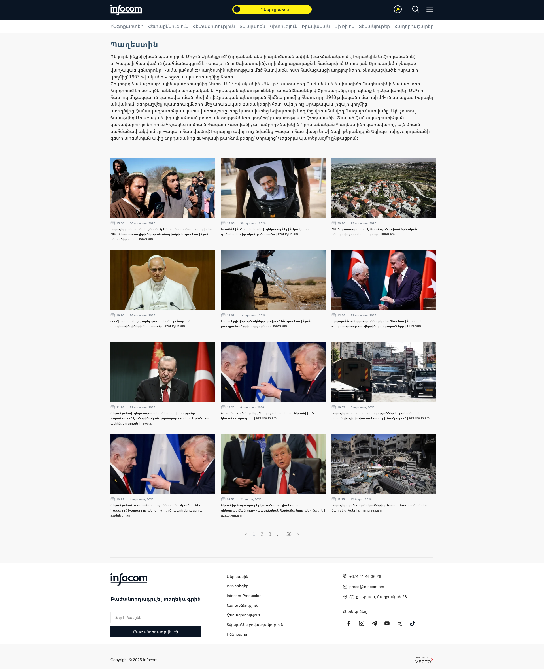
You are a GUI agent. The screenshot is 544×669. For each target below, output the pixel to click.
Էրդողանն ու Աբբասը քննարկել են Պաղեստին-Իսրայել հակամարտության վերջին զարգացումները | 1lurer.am (377, 324)
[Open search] (415, 9)
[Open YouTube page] (387, 623)
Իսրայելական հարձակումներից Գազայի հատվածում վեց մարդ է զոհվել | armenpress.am (379, 508)
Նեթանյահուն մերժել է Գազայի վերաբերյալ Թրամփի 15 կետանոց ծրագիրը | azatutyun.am (267, 416)
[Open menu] (430, 9)
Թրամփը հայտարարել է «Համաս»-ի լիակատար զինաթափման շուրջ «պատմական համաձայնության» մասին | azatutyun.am (273, 510)
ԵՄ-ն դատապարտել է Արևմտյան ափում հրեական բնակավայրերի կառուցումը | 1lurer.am (374, 232)
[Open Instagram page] (361, 623)
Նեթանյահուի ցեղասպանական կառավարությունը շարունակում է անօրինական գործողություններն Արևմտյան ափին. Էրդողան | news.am (160, 418)
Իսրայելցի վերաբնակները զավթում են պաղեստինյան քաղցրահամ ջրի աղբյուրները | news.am (266, 324)
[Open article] (162, 188)
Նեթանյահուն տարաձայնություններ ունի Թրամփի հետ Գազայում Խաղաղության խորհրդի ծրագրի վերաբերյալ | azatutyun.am (157, 510)
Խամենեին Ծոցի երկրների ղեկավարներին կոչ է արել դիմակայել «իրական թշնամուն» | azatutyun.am (265, 232)
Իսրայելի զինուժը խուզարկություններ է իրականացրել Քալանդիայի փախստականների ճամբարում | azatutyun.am (381, 416)
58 (289, 534)
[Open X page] (399, 623)
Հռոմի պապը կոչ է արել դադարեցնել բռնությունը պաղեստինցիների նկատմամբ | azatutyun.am (151, 324)
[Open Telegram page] (374, 623)
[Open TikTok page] (412, 623)
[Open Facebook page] (348, 623)
